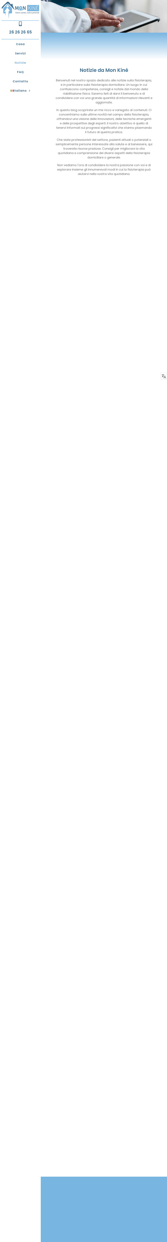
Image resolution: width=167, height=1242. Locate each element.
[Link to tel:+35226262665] (20, 24)
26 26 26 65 (20, 32)
